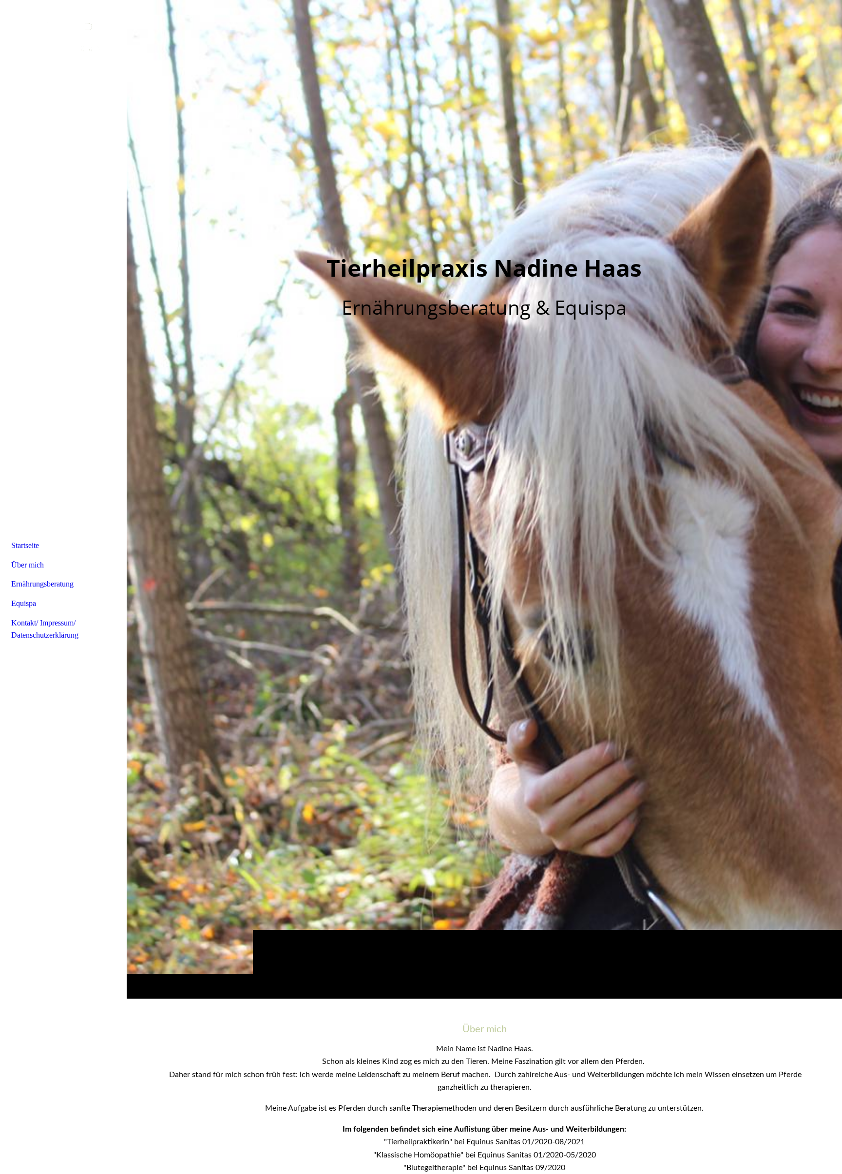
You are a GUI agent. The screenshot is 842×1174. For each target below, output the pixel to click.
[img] (484, 499)
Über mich (27, 565)
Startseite (25, 545)
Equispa (23, 603)
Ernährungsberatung (42, 584)
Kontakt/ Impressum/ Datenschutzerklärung (44, 629)
